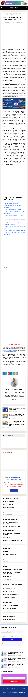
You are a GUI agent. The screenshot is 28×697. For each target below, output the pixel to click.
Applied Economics (9, 501)
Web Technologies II (9, 619)
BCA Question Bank (9, 507)
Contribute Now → (14, 490)
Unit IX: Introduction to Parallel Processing (15, 230)
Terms (16, 690)
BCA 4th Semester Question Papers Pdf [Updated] (16, 659)
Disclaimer (19, 688)
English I (6, 551)
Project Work (7, 602)
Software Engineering (10, 608)
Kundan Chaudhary (7, 22)
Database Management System (12, 543)
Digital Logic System (9, 546)
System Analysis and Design (11, 611)
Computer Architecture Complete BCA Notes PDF (17, 409)
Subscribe (14, 681)
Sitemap (12, 690)
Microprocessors (9, 582)
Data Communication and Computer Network (13, 534)
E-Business (7, 548)
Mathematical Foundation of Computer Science (11, 573)
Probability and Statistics (11, 597)
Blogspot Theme (15, 695)
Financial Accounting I (10, 554)
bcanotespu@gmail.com (10, 351)
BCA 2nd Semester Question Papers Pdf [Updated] (16, 653)
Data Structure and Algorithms (13, 540)
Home (4, 13)
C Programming (8, 517)
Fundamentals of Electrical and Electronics (12, 560)
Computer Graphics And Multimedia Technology (13, 527)
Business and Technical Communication (10, 513)
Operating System (9, 591)
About (8, 688)
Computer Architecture (10, 13)
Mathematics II (8, 579)
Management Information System (13, 569)
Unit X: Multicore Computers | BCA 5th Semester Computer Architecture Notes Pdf (16, 416)
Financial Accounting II (10, 557)
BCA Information (8, 504)
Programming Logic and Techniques (13, 600)
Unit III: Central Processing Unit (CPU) (14, 209)
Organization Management (11, 594)
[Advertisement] (15, 35)
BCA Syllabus (7, 510)
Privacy (23, 688)
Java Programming (9, 564)
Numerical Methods (9, 588)
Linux (5, 566)
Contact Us (13, 688)
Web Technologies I (9, 616)
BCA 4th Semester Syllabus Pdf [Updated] (15, 665)
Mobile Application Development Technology (12, 585)
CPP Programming (9, 530)
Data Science (7, 537)
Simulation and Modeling (11, 605)
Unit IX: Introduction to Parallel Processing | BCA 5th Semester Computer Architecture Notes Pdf (16, 423)
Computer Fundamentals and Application (11, 523)
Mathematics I (8, 576)
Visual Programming (9, 614)
